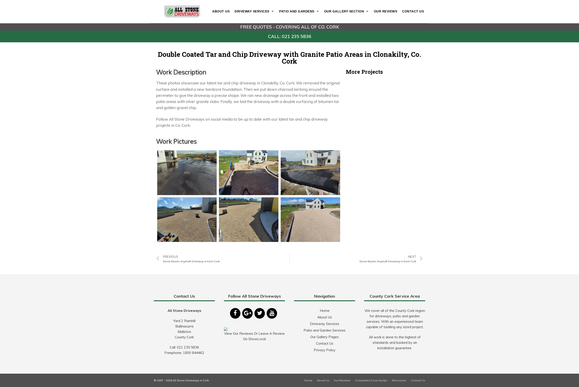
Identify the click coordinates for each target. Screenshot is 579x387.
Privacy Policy (324, 350)
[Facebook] (235, 313)
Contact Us (413, 11)
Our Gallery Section (344, 11)
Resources (399, 380)
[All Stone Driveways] (182, 11)
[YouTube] (272, 313)
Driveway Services (252, 11)
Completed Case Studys (371, 380)
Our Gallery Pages (324, 337)
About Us (221, 11)
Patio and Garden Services (325, 330)
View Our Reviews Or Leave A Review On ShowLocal (254, 336)
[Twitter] (259, 313)
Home (325, 310)
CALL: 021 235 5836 (289, 36)
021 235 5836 (188, 347)
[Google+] (247, 313)
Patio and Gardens (296, 11)
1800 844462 (193, 353)
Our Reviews (385, 11)
